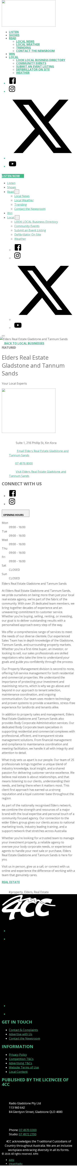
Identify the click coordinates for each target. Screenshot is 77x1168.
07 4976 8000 (24, 463)
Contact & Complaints (23, 1030)
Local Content (18, 1072)
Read (12, 38)
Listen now (11, 176)
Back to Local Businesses (24, 343)
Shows (14, 35)
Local (13, 57)
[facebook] (12, 496)
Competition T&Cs (21, 1059)
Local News (25, 41)
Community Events (31, 63)
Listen (14, 32)
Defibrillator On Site (33, 69)
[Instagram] (12, 91)
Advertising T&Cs (20, 1063)
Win (12, 54)
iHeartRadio (16, 1163)
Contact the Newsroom (35, 51)
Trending (23, 48)
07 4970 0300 (28, 1130)
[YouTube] (12, 166)
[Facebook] (12, 83)
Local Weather (28, 44)
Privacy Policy (18, 1055)
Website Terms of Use (24, 1067)
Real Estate (11, 882)
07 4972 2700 (27, 1134)
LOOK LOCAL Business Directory (40, 60)
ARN (11, 1160)
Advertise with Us (20, 1034)
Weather (23, 73)
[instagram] (12, 504)
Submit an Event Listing (35, 66)
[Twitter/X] (42, 158)
